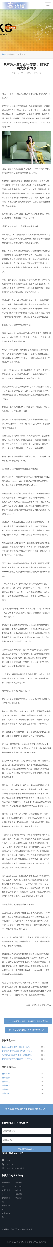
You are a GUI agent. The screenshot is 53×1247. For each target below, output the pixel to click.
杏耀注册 (6, 1093)
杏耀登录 (6, 1089)
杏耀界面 (18, 1183)
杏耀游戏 (6, 1081)
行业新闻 (18, 1190)
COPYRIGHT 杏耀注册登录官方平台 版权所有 (26, 1242)
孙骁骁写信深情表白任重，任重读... (17, 1059)
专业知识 (18, 1198)
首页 (4, 54)
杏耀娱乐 (6, 1077)
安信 (30, 1229)
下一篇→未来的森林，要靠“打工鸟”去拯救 (26, 1030)
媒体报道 (18, 1194)
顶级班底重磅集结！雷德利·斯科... (16, 1047)
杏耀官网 (6, 1073)
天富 (16, 1229)
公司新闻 (18, 1186)
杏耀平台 (6, 1085)
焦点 (27, 1229)
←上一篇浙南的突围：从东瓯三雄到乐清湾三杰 (28, 1021)
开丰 (12, 1229)
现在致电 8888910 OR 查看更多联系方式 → (26, 1109)
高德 (23, 1229)
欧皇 (19, 1229)
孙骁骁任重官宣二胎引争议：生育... (17, 1051)
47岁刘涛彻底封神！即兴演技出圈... (17, 1055)
